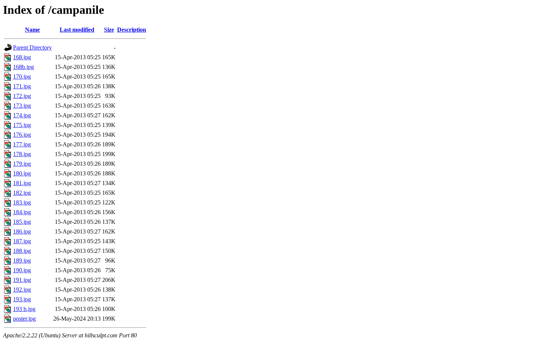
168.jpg (22, 57)
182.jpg (22, 193)
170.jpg (22, 76)
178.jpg (22, 154)
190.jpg (22, 270)
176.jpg (22, 134)
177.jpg (22, 144)
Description (131, 29)
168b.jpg (23, 67)
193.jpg (22, 299)
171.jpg (22, 86)
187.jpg (22, 241)
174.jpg (22, 115)
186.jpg (22, 231)
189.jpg (22, 260)
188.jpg (22, 251)
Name (32, 29)
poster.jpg (24, 318)
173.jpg (22, 105)
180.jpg (22, 173)
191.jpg (22, 280)
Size (109, 29)
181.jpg (22, 183)
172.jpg (22, 96)
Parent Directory (32, 47)
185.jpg (22, 222)
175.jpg (22, 125)
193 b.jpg (24, 309)
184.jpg (22, 212)
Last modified (77, 29)
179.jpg (22, 163)
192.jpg (22, 289)
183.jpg (22, 202)
